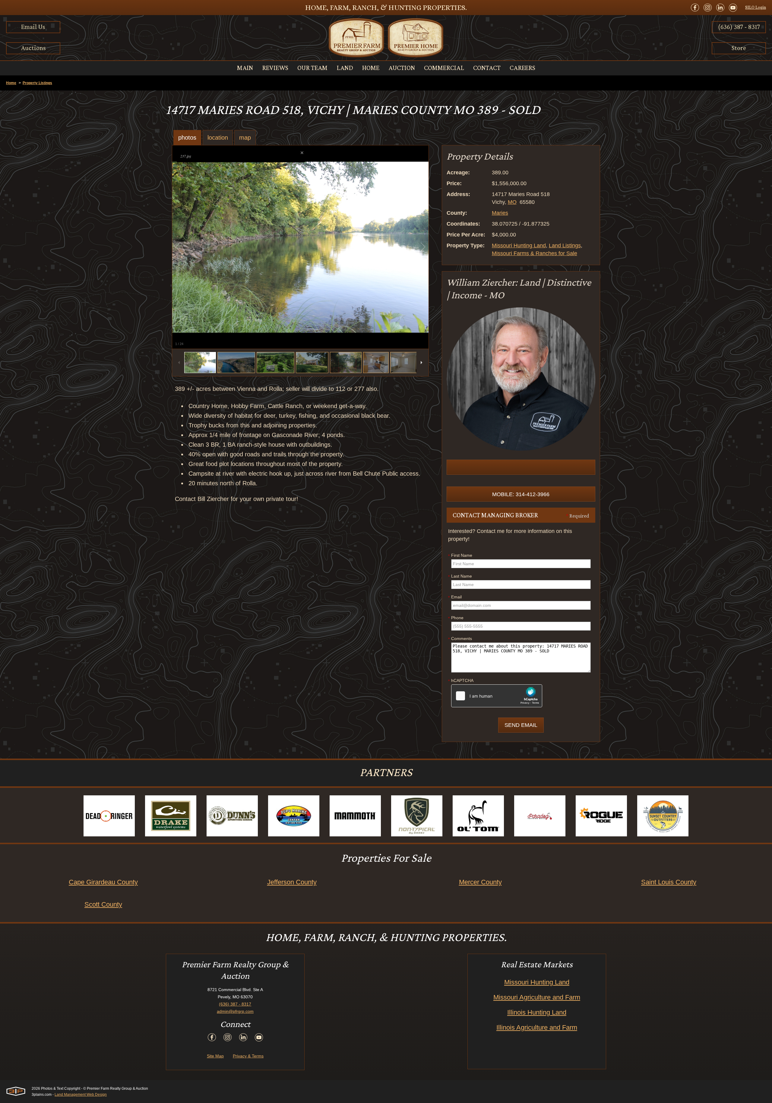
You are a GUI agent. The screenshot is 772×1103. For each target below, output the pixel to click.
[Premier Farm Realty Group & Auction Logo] (386, 37)
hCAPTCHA (460, 680)
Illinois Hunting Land (536, 1012)
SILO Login (755, 7)
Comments (460, 639)
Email (455, 597)
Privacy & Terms (248, 1056)
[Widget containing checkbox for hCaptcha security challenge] (496, 695)
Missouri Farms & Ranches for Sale (534, 253)
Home (11, 83)
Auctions (33, 48)
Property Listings (37, 83)
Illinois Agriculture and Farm (536, 1027)
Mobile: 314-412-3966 (520, 494)
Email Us (33, 26)
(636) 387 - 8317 (739, 26)
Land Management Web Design (81, 1094)
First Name (460, 555)
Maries (500, 213)
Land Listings (565, 245)
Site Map (215, 1056)
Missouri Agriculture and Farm (536, 997)
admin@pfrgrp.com (235, 1011)
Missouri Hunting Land (519, 245)
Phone (456, 618)
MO (512, 202)
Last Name (460, 576)
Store (739, 48)
